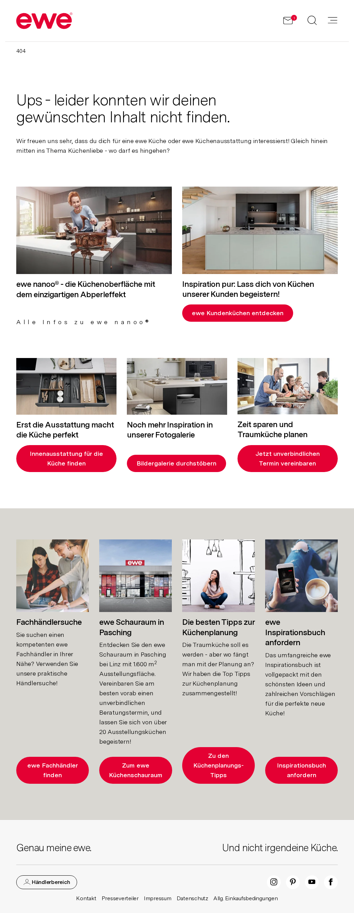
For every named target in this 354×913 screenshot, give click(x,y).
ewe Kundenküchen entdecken (237, 313)
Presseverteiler (120, 898)
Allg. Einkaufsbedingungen (245, 898)
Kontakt (86, 898)
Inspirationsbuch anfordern (301, 770)
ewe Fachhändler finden (52, 770)
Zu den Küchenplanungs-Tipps (218, 765)
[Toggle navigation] (332, 21)
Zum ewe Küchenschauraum (135, 770)
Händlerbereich (50, 882)
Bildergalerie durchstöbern (176, 463)
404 (20, 51)
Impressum (157, 898)
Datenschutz (192, 898)
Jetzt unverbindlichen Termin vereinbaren (287, 458)
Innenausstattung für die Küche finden (66, 458)
